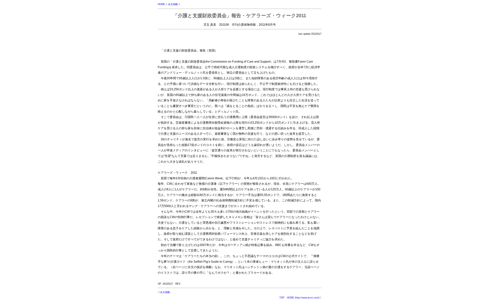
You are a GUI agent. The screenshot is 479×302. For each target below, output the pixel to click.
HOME (161, 4)
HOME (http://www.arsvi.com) (303, 297)
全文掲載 (173, 4)
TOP (281, 297)
